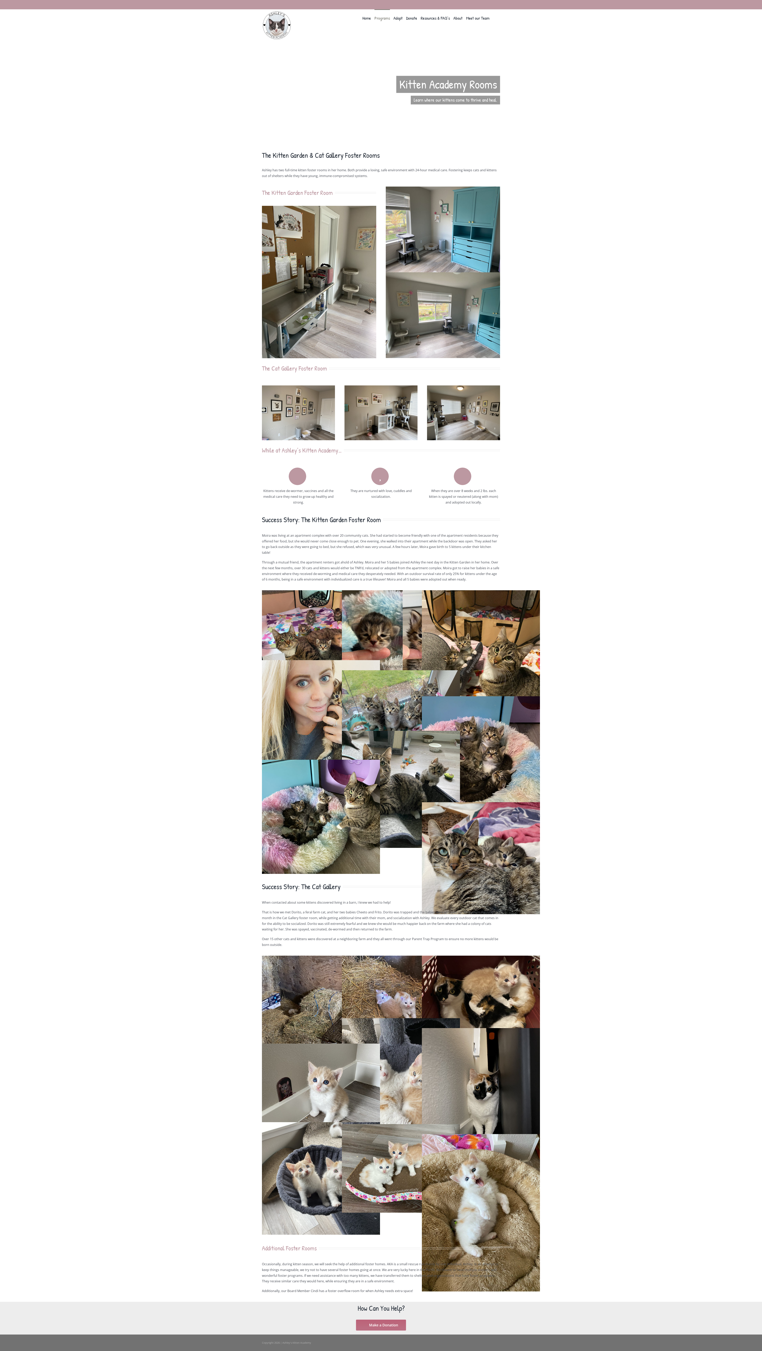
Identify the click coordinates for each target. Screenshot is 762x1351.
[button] (494, 17)
